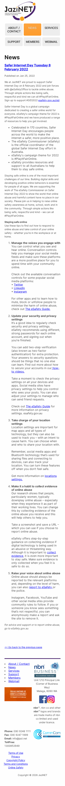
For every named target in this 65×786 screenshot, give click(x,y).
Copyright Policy (15, 760)
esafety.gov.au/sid (48, 100)
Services (51, 28)
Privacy (15, 756)
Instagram (20, 291)
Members (32, 41)
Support (13, 41)
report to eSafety (41, 587)
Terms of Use (15, 752)
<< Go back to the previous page (23, 647)
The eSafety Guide (38, 406)
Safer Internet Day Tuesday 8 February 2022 (28, 67)
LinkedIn (19, 288)
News (32, 28)
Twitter (18, 284)
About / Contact (14, 29)
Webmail (51, 41)
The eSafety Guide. (37, 309)
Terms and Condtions (16, 763)
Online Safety (15, 767)
